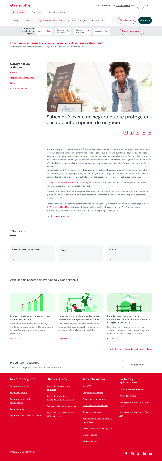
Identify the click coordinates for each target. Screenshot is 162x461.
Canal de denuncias (92, 412)
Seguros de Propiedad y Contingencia (53, 21)
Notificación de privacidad (95, 405)
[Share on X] (126, 133)
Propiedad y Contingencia (22, 77)
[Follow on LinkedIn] (144, 453)
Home (13, 43)
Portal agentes (127, 20)
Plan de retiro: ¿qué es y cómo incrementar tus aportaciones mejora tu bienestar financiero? (128, 319)
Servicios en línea (56, 12)
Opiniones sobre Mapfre (94, 399)
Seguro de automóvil (19, 386)
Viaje (74, 21)
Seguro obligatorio (18, 392)
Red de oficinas (90, 441)
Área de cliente (123, 5)
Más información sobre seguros (97, 428)
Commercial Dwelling (59, 207)
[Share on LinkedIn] (138, 133)
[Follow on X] (138, 453)
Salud (12, 83)
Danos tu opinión (130, 31)
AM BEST (87, 386)
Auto (12, 72)
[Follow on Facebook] (126, 453)
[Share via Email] (144, 133)
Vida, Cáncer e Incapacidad (91, 21)
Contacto (145, 20)
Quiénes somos (90, 435)
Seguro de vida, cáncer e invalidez (26, 415)
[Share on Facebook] (132, 133)
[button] (149, 5)
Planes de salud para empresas (61, 406)
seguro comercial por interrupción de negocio (71, 182)
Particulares (18, 12)
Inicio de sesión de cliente (131, 389)
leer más (14, 339)
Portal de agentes (127, 396)
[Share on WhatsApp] (150, 133)
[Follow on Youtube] (150, 453)
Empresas (36, 12)
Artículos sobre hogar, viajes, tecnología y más (79, 43)
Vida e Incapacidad (19, 88)
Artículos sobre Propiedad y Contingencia (129, 349)
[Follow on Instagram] (132, 453)
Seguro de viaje (17, 409)
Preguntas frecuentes (93, 392)
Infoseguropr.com (62, 216)
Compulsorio (29, 21)
